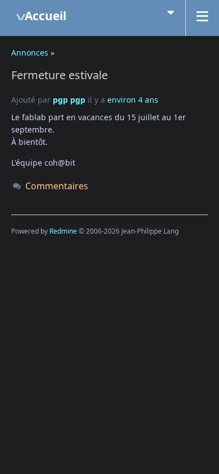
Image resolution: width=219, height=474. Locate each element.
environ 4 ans (132, 99)
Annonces (29, 52)
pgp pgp (69, 99)
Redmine (63, 231)
